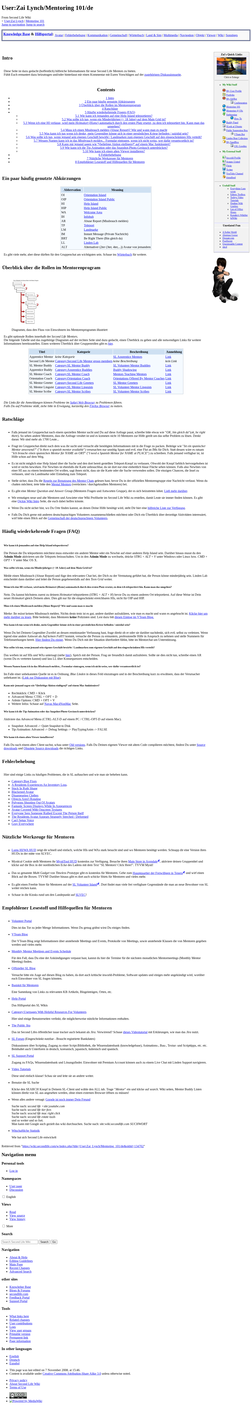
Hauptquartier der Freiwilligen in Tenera (158, 873)
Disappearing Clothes (25, 795)
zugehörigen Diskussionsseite (162, 74)
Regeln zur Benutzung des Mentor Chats (68, 480)
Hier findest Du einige (49, 639)
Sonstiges (232, 35)
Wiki (221, 35)
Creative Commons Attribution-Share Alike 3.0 (72, 1373)
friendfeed (231, 177)
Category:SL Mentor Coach (72, 374)
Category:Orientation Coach (72, 378)
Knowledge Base (16, 34)
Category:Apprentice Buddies (73, 369)
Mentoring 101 (35, 21)
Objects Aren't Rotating (26, 799)
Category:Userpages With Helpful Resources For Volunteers (49, 1012)
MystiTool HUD (66, 861)
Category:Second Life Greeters (74, 382)
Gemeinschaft (118, 35)
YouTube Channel (234, 173)
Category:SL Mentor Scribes (73, 391)
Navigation (187, 35)
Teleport (89, 225)
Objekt (200, 35)
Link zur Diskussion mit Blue (41, 677)
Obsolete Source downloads (41, 748)
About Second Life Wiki (24, 1384)
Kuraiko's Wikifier (239, 215)
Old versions (77, 744)
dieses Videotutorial (135, 1032)
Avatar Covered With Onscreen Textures (37, 809)
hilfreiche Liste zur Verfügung (166, 508)
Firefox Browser (100, 406)
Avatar (59, 35)
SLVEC (81, 894)
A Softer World (229, 232)
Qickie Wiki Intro (28, 501)
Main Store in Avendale (143, 861)
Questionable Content (232, 244)
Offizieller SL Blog (23, 968)
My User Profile (234, 91)
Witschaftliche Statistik (26, 1130)
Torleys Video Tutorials (236, 199)
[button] (3, 1196)
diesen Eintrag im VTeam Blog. (134, 617)
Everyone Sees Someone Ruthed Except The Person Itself (48, 813)
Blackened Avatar (23, 792)
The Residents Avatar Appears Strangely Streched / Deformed (50, 816)
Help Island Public (95, 208)
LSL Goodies (240, 146)
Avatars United (233, 161)
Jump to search (35, 24)
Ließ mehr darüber (175, 491)
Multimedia (171, 35)
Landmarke (91, 229)
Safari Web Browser (82, 402)
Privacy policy (18, 1380)
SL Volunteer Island (84, 884)
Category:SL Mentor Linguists (74, 387)
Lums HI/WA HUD (24, 850)
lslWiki (233, 218)
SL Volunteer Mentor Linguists (132, 387)
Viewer (211, 35)
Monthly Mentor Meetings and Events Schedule (41, 951)
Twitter (229, 169)
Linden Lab (91, 242)
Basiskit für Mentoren (25, 985)
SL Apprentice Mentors (127, 356)
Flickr (229, 165)
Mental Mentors (61, 484)
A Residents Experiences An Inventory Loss (39, 784)
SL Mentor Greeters (125, 382)
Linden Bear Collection (237, 138)
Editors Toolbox (237, 194)
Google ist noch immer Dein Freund (67, 1099)
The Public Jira (21, 1025)
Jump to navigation (13, 24)
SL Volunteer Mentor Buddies (131, 365)
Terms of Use (17, 1387)
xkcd (224, 247)
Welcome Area (93, 212)
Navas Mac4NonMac (57, 703)
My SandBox (232, 142)
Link (168, 356)
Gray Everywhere (23, 823)
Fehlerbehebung (75, 35)
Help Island (91, 203)
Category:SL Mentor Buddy (72, 365)
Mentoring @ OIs (234, 110)
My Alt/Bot (231, 99)
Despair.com (228, 238)
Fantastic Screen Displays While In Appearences (42, 806)
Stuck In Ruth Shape (24, 788)
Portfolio (230, 95)
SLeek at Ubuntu (234, 126)
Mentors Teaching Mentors (130, 374)
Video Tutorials (21, 1069)
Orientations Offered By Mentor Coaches (139, 378)
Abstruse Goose (230, 235)
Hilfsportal (43, 34)
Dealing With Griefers (236, 205)
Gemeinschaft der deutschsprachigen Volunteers (77, 518)
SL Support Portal (23, 1055)
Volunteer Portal (22, 921)
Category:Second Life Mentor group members (83, 361)
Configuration (240, 102)
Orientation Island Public (99, 199)
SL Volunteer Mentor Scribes (131, 391)
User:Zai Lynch (14, 21)
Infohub (89, 216)
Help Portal (19, 998)
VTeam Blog (20, 934)
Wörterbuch (136, 35)
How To (238, 118)
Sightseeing (231, 114)
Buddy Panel (232, 122)
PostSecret (227, 241)
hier (110, 343)
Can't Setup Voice (23, 820)
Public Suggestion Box (237, 130)
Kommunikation (97, 35)
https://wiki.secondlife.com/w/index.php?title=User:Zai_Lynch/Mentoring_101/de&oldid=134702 (83, 1146)
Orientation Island (95, 195)
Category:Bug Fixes (24, 781)
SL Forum (18, 1038)
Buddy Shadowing (125, 369)
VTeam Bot (239, 134)
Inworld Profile (233, 157)
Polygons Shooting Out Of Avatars (33, 802)
